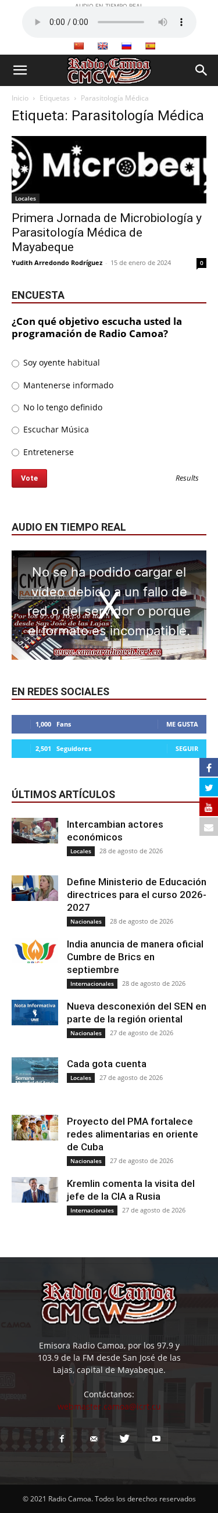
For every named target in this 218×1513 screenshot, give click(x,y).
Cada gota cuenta (106, 1064)
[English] (102, 46)
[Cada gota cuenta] (35, 1070)
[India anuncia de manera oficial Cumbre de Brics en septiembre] (35, 951)
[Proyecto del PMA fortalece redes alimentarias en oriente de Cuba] (35, 1128)
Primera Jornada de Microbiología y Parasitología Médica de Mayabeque (107, 232)
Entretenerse (47, 451)
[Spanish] (150, 46)
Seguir (187, 748)
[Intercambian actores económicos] (35, 831)
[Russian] (126, 46)
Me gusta (182, 724)
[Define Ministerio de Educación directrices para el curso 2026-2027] (35, 888)
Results (187, 478)
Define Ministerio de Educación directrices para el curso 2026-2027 (136, 894)
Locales (25, 198)
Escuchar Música (55, 429)
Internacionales (92, 983)
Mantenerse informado (67, 385)
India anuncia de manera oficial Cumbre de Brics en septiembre (135, 956)
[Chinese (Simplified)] (78, 46)
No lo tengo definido (61, 407)
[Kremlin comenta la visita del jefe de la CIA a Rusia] (35, 1190)
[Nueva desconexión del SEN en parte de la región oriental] (35, 1013)
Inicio (20, 98)
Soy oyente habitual (60, 362)
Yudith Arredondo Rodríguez (57, 262)
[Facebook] (62, 1439)
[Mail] (93, 1439)
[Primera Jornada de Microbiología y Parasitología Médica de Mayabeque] (109, 169)
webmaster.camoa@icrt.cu (109, 1406)
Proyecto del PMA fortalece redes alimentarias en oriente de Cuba (132, 1134)
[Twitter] (125, 1439)
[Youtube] (156, 1439)
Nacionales (86, 921)
